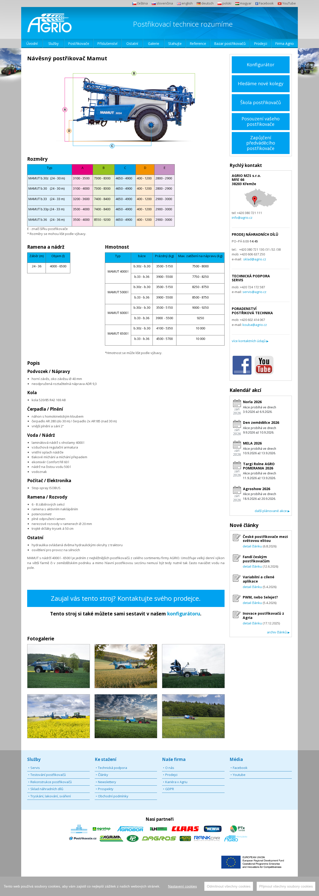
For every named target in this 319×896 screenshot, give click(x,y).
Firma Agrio (284, 43)
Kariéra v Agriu (176, 782)
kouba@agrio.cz (254, 324)
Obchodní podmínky (113, 796)
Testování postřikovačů (48, 774)
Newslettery (107, 782)
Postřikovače (78, 43)
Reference (198, 43)
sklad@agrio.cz (254, 259)
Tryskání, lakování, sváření (50, 796)
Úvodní (32, 43)
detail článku (252, 546)
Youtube (239, 774)
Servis (35, 767)
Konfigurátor (260, 65)
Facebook (240, 767)
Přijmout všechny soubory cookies (286, 886)
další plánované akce (272, 511)
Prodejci (260, 43)
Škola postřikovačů (260, 102)
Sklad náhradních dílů (46, 789)
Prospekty (105, 789)
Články (103, 774)
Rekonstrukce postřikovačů (51, 782)
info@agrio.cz (242, 217)
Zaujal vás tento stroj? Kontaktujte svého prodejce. (126, 598)
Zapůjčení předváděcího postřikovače (260, 143)
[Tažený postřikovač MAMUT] (58, 666)
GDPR (169, 789)
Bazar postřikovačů (230, 43)
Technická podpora (112, 767)
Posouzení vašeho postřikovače (260, 121)
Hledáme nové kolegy (260, 83)
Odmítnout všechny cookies (228, 886)
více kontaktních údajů (250, 341)
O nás (169, 767)
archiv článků (278, 632)
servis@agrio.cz (254, 292)
